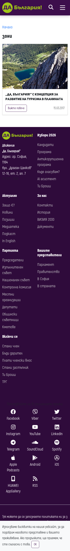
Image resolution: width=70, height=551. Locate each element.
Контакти (45, 205)
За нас (42, 195)
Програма (44, 152)
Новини (7, 212)
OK (35, 544)
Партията (10, 250)
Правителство (48, 271)
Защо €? (8, 205)
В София (43, 279)
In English (8, 241)
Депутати (9, 307)
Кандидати (45, 144)
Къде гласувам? (48, 171)
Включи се (10, 336)
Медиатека (10, 226)
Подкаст (8, 233)
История (43, 212)
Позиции (8, 219)
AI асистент (46, 179)
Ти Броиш (44, 186)
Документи (45, 226)
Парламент (45, 264)
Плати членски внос (17, 360)
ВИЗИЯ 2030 (45, 219)
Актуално (9, 195)
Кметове (8, 327)
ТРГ (4, 381)
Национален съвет (16, 280)
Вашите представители (49, 252)
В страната (46, 286)
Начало (7, 27)
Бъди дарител (12, 353)
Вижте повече (16, 108)
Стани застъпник (15, 367)
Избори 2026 (46, 135)
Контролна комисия (16, 287)
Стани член (10, 346)
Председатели (13, 260)
